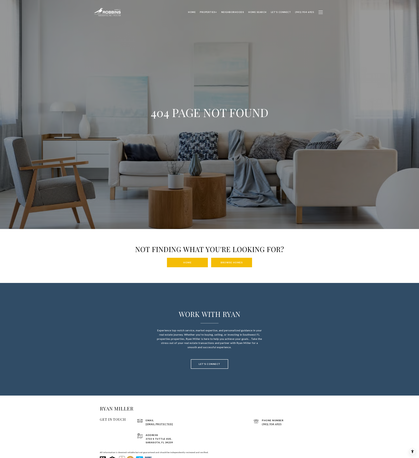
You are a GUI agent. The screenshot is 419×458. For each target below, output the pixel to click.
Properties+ (208, 12)
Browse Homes (232, 262)
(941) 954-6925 (272, 424)
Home (187, 262)
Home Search (257, 12)
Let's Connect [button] (209, 364)
